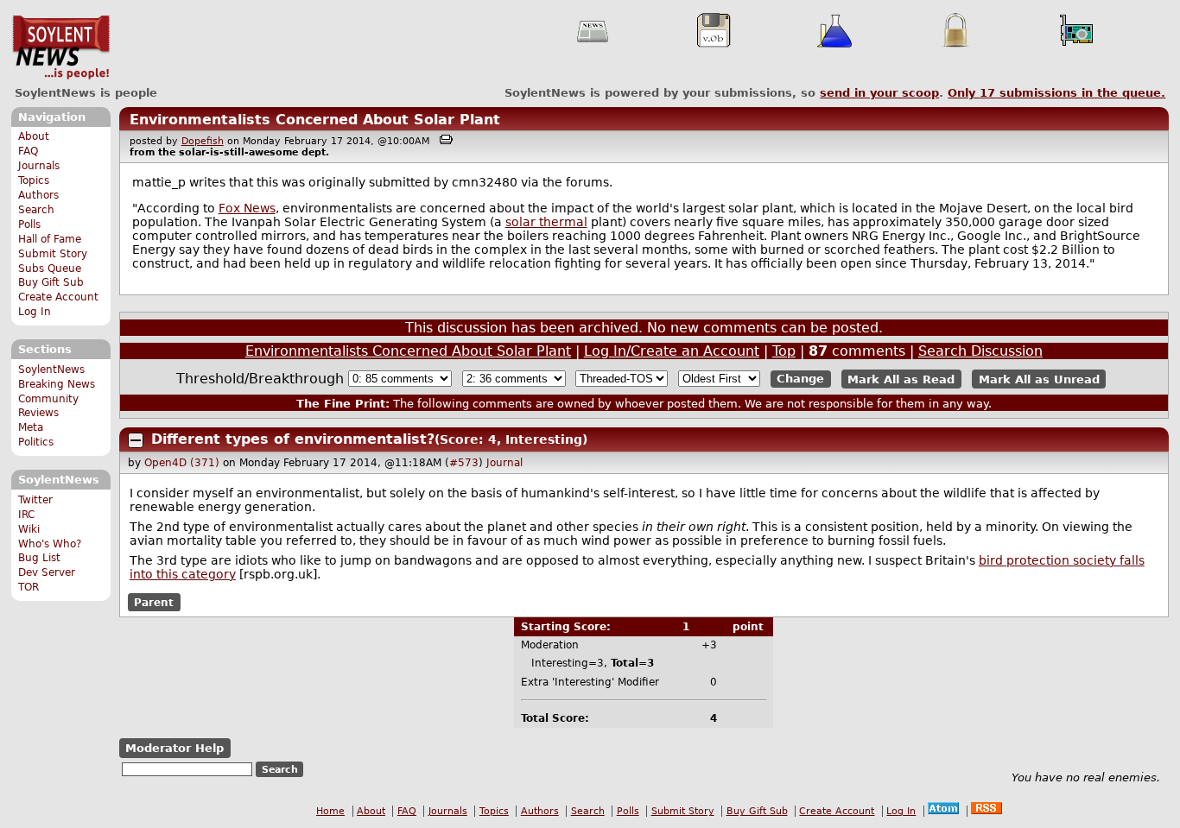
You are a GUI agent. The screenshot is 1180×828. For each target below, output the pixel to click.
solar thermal (546, 222)
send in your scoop (879, 92)
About (33, 136)
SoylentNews (61, 47)
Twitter (35, 500)
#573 (464, 463)
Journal (504, 463)
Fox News (247, 208)
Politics (36, 442)
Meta (30, 427)
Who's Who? (49, 544)
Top (784, 351)
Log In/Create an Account (671, 351)
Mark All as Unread (1039, 378)
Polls (29, 224)
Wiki (29, 529)
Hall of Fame (49, 239)
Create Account (58, 297)
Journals (39, 166)
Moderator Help (174, 748)
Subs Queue (49, 268)
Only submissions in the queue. (1056, 92)
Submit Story (52, 254)
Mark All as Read (901, 378)
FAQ (28, 151)
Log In (34, 312)
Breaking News (56, 384)
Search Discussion (980, 351)
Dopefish (202, 141)
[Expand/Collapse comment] (135, 440)
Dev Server (46, 572)
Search (36, 210)
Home (330, 811)
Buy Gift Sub (51, 282)
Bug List (39, 558)
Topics (33, 180)
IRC (26, 515)
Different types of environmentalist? (293, 439)
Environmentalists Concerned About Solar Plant (315, 119)
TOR (28, 587)
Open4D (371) (181, 463)
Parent (154, 603)
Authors (38, 195)
